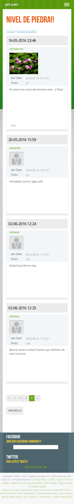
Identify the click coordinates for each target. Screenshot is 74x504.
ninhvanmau (16, 49)
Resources (7, 489)
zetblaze (14, 232)
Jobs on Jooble (39, 486)
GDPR (51, 479)
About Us (16, 483)
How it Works (50, 483)
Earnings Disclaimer (32, 483)
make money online (63, 496)
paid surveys (66, 493)
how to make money (48, 493)
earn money (30, 496)
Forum (10, 31)
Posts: (14, 83)
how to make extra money (26, 489)
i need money (44, 496)
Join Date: (16, 78)
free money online (27, 493)
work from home (8, 493)
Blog (61, 483)
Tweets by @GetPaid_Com (36, 467)
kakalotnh (15, 148)
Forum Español (26, 31)
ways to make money (11, 496)
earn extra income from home (55, 489)
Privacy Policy (39, 479)
